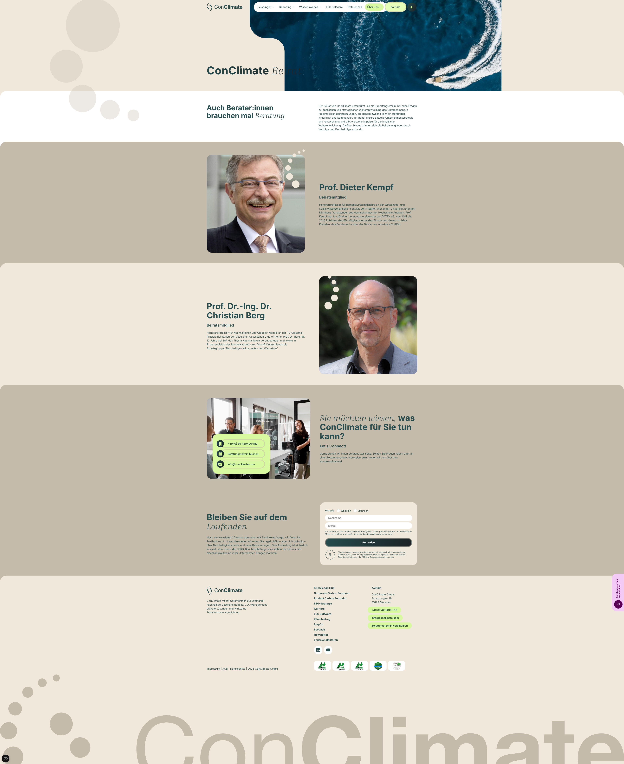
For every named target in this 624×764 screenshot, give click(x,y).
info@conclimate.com (241, 464)
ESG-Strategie (323, 603)
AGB (225, 668)
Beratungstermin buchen (243, 454)
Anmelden (368, 542)
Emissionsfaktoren (326, 640)
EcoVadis (319, 629)
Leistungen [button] (265, 7)
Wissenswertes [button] (309, 7)
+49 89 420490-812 (384, 610)
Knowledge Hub (324, 588)
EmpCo (318, 624)
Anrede (329, 510)
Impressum (213, 668)
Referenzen (355, 7)
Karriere (319, 608)
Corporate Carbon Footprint (332, 593)
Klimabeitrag (322, 619)
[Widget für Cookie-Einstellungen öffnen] (5, 758)
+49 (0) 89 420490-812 (243, 443)
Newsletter (321, 634)
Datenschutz (237, 668)
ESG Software (334, 7)
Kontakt (395, 7)
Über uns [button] (373, 7)
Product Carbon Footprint (330, 598)
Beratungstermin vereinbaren (389, 625)
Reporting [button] (285, 7)
